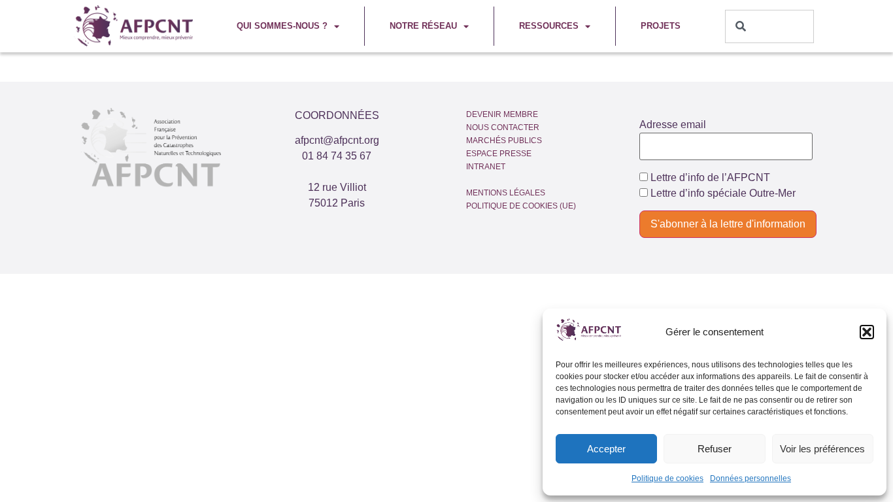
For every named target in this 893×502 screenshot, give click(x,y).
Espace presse (498, 153)
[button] (866, 332)
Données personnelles (750, 478)
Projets (661, 26)
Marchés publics (504, 140)
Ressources (549, 26)
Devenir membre (502, 114)
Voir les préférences (822, 448)
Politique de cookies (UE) (521, 205)
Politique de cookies (667, 478)
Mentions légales (505, 192)
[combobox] (770, 26)
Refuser (715, 448)
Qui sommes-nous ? (282, 26)
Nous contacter (502, 127)
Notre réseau (423, 26)
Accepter (606, 448)
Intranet (485, 166)
